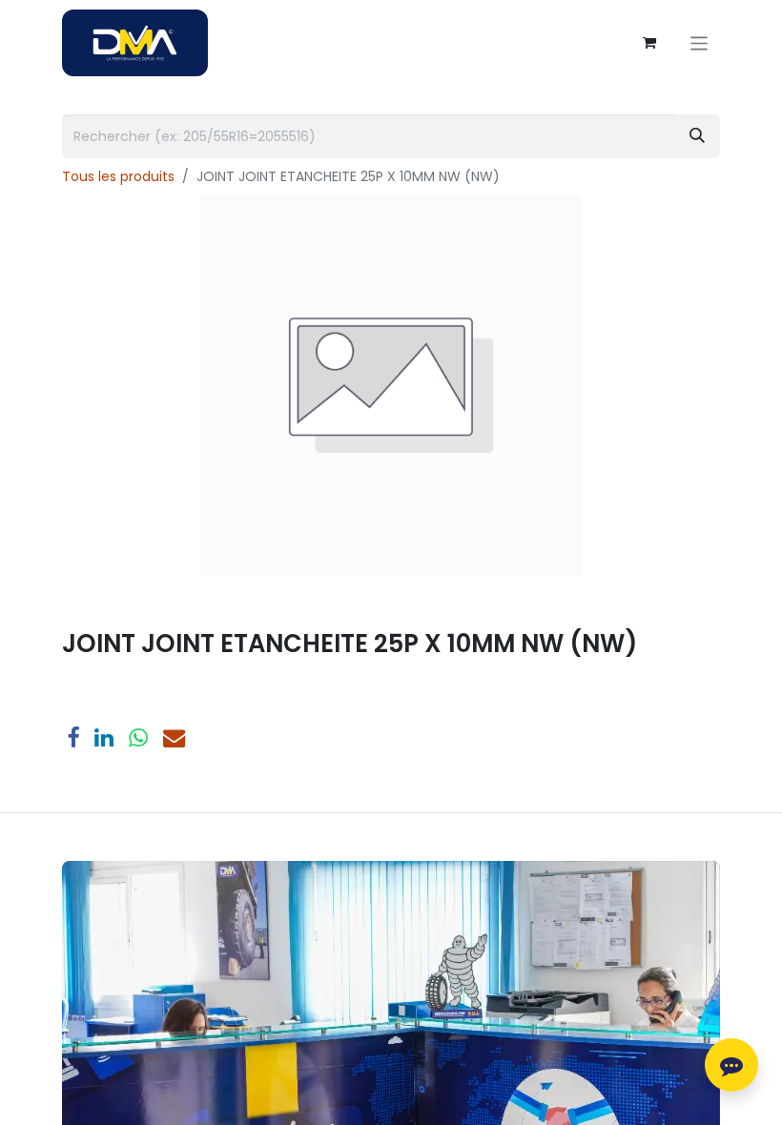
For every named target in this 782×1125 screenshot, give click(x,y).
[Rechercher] (697, 136)
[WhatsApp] (138, 737)
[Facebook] (73, 737)
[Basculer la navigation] (699, 42)
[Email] (174, 737)
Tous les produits (118, 176)
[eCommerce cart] (649, 43)
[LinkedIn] (103, 737)
